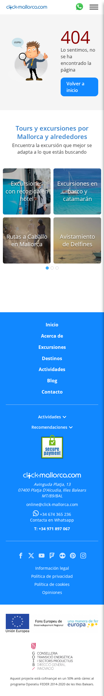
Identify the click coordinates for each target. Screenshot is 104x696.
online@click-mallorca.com (52, 504)
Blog (52, 380)
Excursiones (52, 347)
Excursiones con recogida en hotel (26, 191)
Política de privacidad (52, 576)
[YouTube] (41, 555)
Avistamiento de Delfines (77, 240)
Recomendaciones (49, 427)
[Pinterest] (73, 555)
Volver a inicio (75, 86)
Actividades (52, 369)
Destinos (52, 358)
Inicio (52, 324)
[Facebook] (21, 555)
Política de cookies (52, 584)
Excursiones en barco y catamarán (77, 191)
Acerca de (52, 336)
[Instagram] (83, 555)
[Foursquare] (52, 555)
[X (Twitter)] (31, 555)
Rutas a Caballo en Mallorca (26, 240)
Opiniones (52, 592)
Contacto (52, 392)
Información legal (52, 568)
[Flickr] (62, 555)
